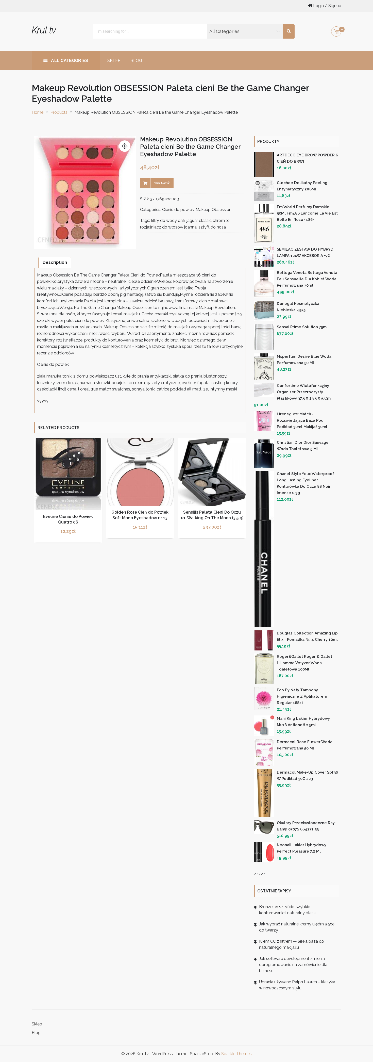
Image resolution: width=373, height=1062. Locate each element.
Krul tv (44, 30)
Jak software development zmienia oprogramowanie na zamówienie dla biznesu (293, 964)
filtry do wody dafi (168, 220)
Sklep (113, 60)
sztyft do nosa (212, 227)
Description (55, 262)
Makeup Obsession (213, 209)
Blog (136, 60)
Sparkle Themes (236, 1053)
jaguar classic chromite (208, 220)
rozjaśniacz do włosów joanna (168, 227)
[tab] (54, 262)
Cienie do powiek (178, 209)
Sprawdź (161, 183)
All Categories (69, 60)
